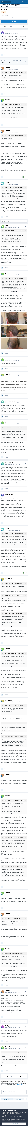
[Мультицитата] (2, 55)
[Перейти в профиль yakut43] (2, 375)
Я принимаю (14, 1123)
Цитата (6, 54)
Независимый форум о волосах (10, 5)
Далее (22, 26)
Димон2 (7, 67)
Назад (5, 26)
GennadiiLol (8, 578)
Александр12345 (10, 401)
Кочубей (7, 99)
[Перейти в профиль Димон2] (2, 68)
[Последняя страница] (26, 26)
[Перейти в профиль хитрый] (2, 183)
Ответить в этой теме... (10, 1091)
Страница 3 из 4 (14, 26)
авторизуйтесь (20, 1084)
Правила (12, 1113)
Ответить (14, 21)
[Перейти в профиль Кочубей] (2, 100)
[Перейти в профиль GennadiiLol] (2, 579)
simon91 (6, 15)
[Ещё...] (25, 33)
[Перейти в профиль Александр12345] (2, 401)
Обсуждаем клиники (13, 17)
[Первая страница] (2, 26)
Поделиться (7, 1099)
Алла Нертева (9, 494)
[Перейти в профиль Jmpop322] (2, 32)
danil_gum (8, 1026)
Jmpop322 (8, 32)
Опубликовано (11, 33)
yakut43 (7, 374)
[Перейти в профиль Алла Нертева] (2, 495)
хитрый (7, 182)
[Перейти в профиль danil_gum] (2, 1026)
